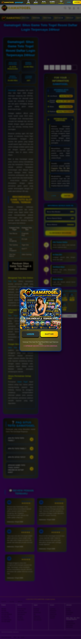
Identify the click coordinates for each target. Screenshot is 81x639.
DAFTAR (77, 2)
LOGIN (69, 2)
